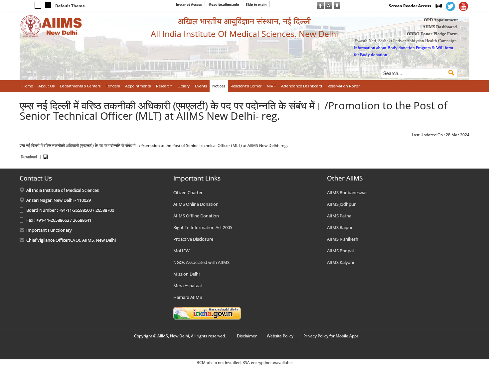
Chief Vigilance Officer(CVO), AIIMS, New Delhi (71, 240)
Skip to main (256, 4)
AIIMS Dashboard (439, 26)
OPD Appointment (441, 19)
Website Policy (280, 336)
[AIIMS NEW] (51, 26)
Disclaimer (247, 336)
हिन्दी (438, 6)
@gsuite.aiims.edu (224, 4)
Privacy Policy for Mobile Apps (331, 336)
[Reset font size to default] (328, 5)
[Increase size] (320, 5)
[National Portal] (207, 313)
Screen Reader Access (410, 6)
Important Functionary (49, 230)
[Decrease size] (337, 5)
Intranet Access (189, 4)
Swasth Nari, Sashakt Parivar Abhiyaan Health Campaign (406, 40)
